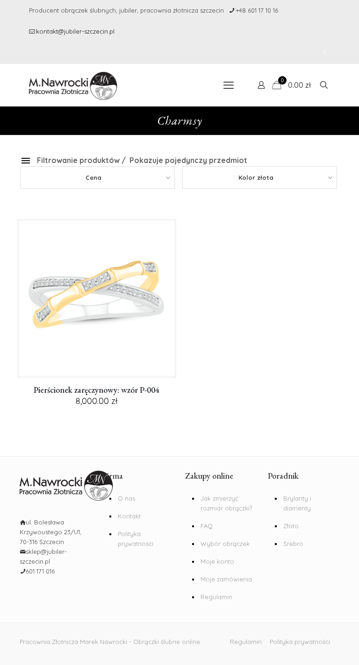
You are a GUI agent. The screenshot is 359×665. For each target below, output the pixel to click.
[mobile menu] (229, 85)
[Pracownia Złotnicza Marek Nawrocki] (73, 85)
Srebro (293, 543)
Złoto (291, 526)
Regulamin (216, 597)
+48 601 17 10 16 (257, 10)
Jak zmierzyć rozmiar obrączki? (226, 503)
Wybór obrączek (225, 543)
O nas (126, 498)
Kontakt (129, 516)
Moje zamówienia (226, 579)
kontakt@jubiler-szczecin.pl (75, 31)
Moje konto (217, 561)
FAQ (207, 526)
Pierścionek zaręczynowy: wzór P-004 (96, 389)
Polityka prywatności (135, 538)
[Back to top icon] (321, 651)
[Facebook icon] (324, 52)
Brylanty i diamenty (297, 503)
